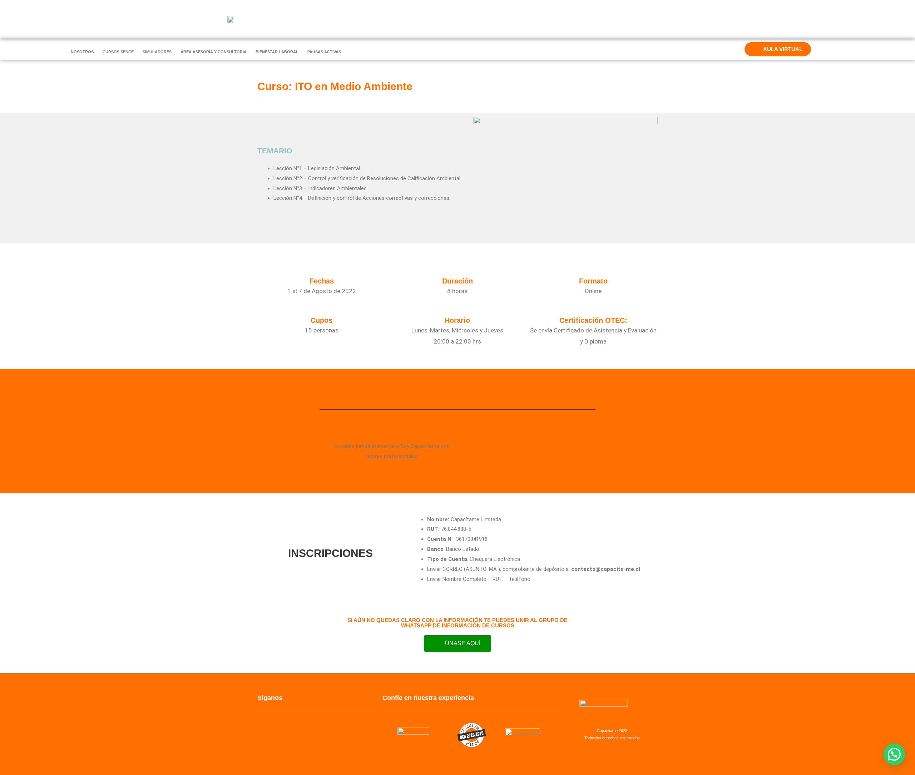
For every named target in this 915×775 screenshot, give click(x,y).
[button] (894, 754)
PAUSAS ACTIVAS (324, 52)
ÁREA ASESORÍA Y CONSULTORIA (213, 52)
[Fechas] (321, 270)
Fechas (322, 281)
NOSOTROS (82, 52)
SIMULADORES (157, 52)
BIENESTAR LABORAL (277, 52)
